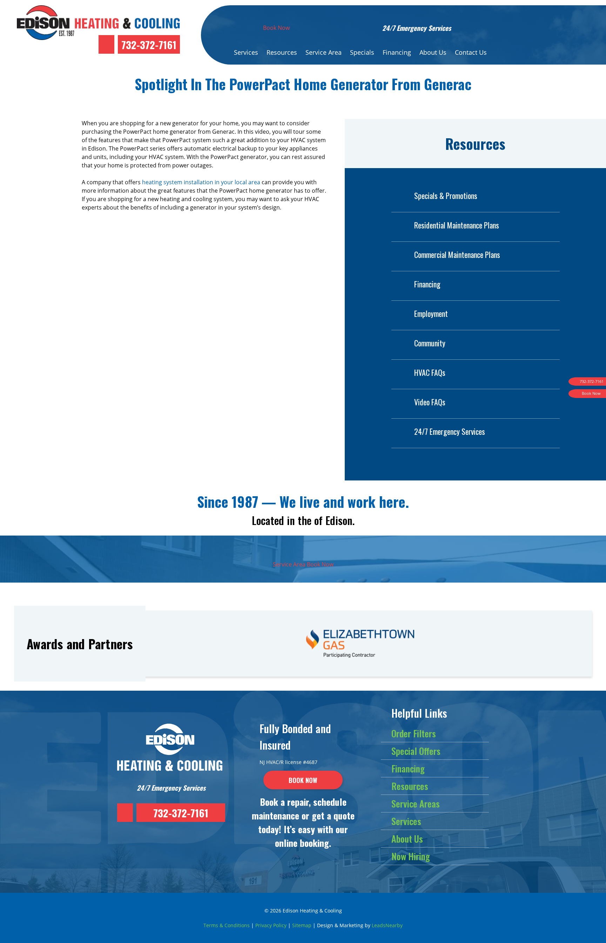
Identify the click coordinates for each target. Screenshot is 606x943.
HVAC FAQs (429, 372)
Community (429, 342)
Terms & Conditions (226, 925)
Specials (362, 52)
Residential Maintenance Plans (456, 225)
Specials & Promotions (445, 195)
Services (246, 52)
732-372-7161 (148, 44)
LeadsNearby (387, 925)
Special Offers (415, 751)
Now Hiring (410, 856)
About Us (432, 52)
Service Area (323, 52)
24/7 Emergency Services (449, 431)
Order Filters (413, 733)
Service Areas (415, 803)
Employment (431, 313)
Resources (282, 52)
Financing (397, 52)
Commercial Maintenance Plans (457, 254)
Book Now (276, 28)
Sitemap (301, 925)
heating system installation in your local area (201, 182)
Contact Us (471, 52)
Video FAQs (429, 401)
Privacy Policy (271, 925)
